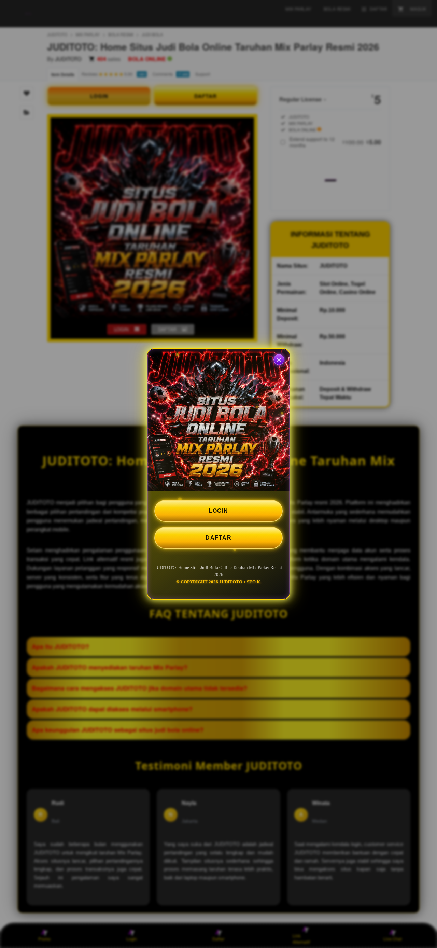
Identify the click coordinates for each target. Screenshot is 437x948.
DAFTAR (218, 538)
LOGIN (218, 511)
